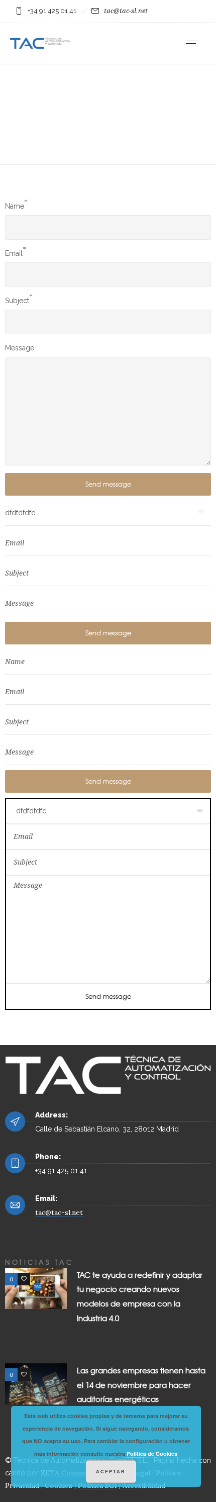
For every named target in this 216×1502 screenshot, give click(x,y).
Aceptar (111, 1471)
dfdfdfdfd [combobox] (20, 513)
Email (14, 253)
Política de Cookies (152, 1453)
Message (19, 348)
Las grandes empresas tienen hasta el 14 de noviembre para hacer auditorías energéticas (141, 1385)
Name (14, 206)
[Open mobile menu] (196, 43)
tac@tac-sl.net (126, 11)
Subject (17, 301)
